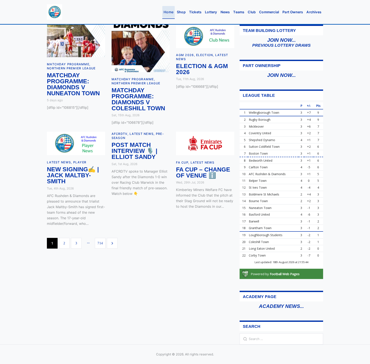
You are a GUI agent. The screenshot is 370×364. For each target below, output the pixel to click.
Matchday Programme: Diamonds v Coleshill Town (138, 99)
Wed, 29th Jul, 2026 (190, 182)
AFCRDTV (119, 134)
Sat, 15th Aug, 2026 (126, 115)
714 (101, 243)
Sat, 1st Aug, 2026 (124, 164)
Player (80, 162)
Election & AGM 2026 (202, 69)
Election (204, 55)
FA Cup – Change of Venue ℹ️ (203, 173)
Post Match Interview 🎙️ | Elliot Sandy (134, 151)
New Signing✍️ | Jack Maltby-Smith (73, 175)
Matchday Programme (68, 64)
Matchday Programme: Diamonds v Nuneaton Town (73, 84)
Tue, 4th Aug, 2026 (60, 188)
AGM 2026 (185, 55)
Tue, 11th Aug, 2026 (190, 79)
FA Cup (182, 162)
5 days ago (55, 100)
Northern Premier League (71, 68)
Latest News (59, 162)
